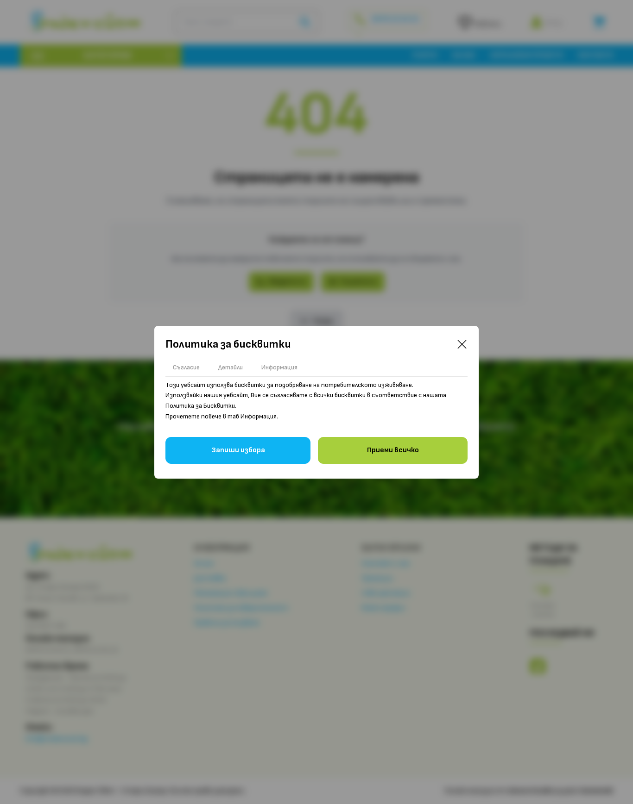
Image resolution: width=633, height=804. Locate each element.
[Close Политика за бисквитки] (462, 344)
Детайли (230, 367)
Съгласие (186, 367)
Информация (279, 367)
